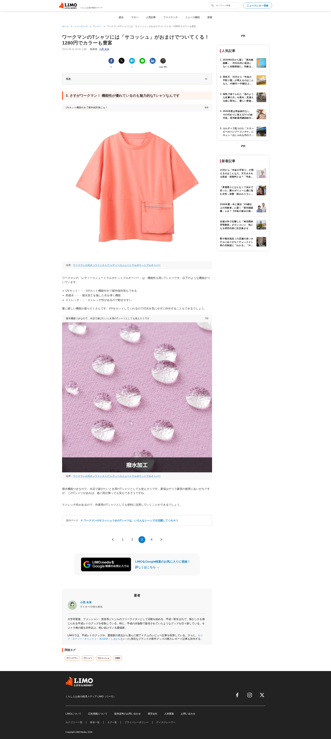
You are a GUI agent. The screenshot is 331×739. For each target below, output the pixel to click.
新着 (209, 17)
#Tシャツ (88, 658)
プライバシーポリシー (136, 722)
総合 (121, 17)
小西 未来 (86, 602)
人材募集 (169, 713)
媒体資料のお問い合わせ (127, 713)
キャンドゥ (90, 638)
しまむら (115, 638)
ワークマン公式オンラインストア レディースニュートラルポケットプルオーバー (117, 265)
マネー (134, 17)
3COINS (103, 638)
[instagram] (249, 695)
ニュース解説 (192, 17)
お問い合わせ (188, 713)
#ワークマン (72, 658)
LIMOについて (73, 713)
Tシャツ (97, 26)
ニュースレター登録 (257, 5)
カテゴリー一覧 (74, 722)
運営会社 (152, 713)
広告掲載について (97, 713)
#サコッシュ (103, 658)
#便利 (117, 658)
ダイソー (77, 638)
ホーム (65, 26)
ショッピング (81, 26)
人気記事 (151, 17)
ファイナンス (170, 17)
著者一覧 (95, 722)
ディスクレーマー (165, 722)
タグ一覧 (112, 722)
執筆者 (99, 49)
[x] (262, 695)
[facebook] (237, 695)
